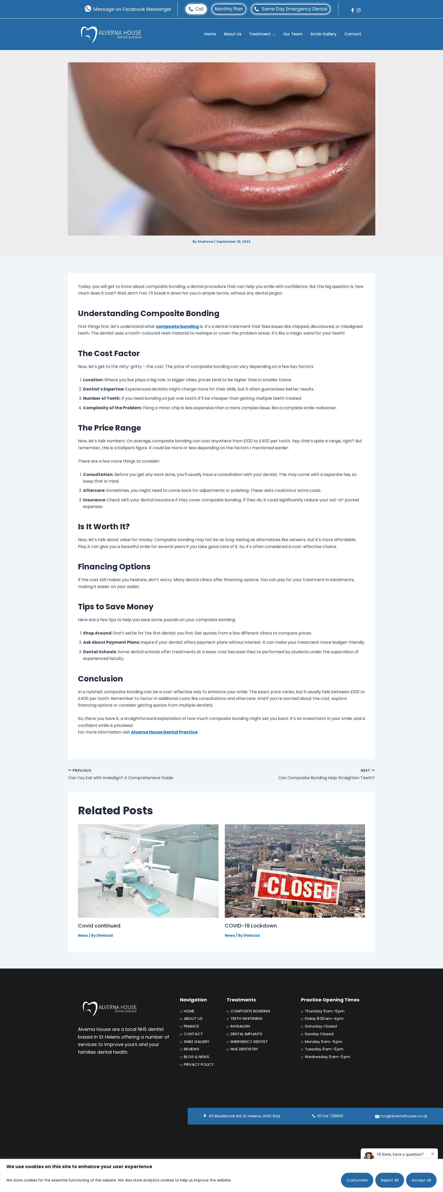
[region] (221, 1175)
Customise (357, 1180)
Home (210, 34)
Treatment (260, 34)
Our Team (293, 34)
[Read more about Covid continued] (148, 871)
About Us (232, 34)
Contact (352, 34)
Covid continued (99, 925)
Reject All (389, 1180)
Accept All (421, 1180)
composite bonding (177, 326)
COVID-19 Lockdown (251, 925)
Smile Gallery (323, 34)
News (83, 935)
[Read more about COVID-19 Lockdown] (295, 871)
